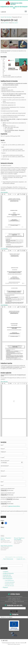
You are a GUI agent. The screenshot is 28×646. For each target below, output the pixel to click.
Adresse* (3, 471)
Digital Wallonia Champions (6, 545)
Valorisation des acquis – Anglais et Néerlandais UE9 (14, 601)
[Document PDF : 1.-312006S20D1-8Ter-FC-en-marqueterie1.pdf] (14, 220)
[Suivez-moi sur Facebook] (4, 12)
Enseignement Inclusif (9, 583)
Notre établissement (7, 578)
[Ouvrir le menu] (26, 11)
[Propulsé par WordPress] (25, 642)
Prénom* (3, 448)
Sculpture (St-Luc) (21, 559)
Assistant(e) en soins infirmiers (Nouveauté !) (14, 596)
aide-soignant (15, 22)
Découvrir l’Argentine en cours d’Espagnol (19, 538)
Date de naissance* (5, 460)
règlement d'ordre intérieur (14, 506)
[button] (5, 32)
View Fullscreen (4, 192)
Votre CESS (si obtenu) (6, 501)
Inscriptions (5, 571)
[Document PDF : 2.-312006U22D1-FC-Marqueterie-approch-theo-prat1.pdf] (14, 276)
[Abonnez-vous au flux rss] (1, 12)
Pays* (2, 485)
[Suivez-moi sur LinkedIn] (5, 12)
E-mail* (2, 457)
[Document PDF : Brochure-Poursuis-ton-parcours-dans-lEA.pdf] (14, 409)
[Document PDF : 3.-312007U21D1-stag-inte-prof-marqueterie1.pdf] (14, 333)
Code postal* (4, 476)
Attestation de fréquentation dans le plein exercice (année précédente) (13, 498)
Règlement (5, 587)
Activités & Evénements (8, 573)
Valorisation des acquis (9, 585)
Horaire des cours (7, 575)
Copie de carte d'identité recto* (8, 488)
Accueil (2, 17)
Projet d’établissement (7, 559)
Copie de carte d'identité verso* (8, 493)
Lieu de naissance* (5, 465)
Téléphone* (3, 451)
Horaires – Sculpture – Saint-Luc (14, 598)
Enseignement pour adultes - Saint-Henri (12, 642)
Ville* (2, 481)
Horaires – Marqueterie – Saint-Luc (14, 599)
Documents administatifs (10, 582)
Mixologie (14, 603)
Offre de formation (7, 577)
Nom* (2, 445)
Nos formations (8, 17)
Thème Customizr (17, 644)
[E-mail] (2, 12)
